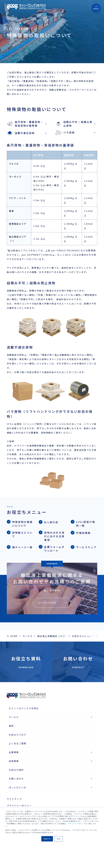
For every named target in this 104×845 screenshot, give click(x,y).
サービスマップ (86, 547)
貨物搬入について (22, 534)
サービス (28, 636)
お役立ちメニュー (82, 636)
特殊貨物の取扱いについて (22, 523)
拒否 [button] (58, 839)
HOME (14, 636)
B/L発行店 (51, 522)
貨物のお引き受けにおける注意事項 (54, 536)
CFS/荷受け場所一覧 (85, 523)
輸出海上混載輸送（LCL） (52, 636)
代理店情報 (83, 533)
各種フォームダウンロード (54, 548)
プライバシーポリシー (76, 823)
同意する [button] (47, 839)
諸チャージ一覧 (22, 547)
